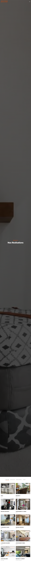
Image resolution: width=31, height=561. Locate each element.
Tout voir (7, 479)
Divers (24, 479)
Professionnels (19, 479)
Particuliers (12, 479)
